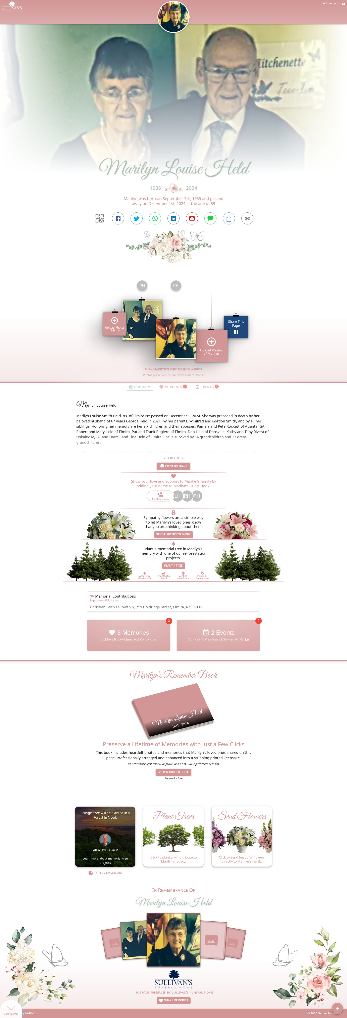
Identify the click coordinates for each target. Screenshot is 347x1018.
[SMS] (210, 218)
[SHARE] (229, 218)
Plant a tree (173, 565)
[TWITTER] (137, 218)
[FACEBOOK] (118, 218)
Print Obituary (176, 466)
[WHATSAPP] (155, 218)
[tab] (140, 387)
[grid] (173, 330)
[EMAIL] (192, 218)
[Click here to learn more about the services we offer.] (173, 980)
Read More (173, 458)
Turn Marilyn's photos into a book (173, 369)
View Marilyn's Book (173, 772)
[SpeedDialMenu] (337, 1008)
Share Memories (175, 1000)
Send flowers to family (173, 534)
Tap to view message (108, 872)
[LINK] (247, 218)
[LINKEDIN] (173, 218)
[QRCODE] (100, 218)
